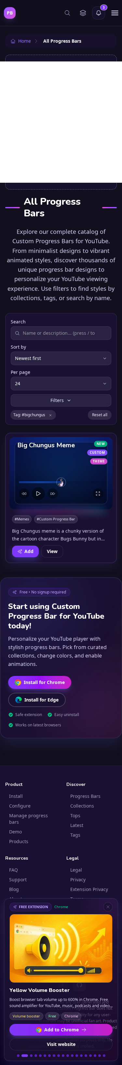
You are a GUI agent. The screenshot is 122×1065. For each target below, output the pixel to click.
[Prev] (24, 493)
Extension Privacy (89, 889)
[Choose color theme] (82, 12)
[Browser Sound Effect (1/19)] (18, 1055)
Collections (82, 806)
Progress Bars (85, 796)
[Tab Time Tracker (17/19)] (95, 1055)
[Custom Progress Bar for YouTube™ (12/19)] (72, 1055)
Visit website (61, 1044)
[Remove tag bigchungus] (50, 415)
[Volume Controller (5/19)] (40, 1055)
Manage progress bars (28, 818)
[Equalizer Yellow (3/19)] (31, 1055)
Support (18, 879)
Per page (20, 372)
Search (18, 322)
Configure (20, 806)
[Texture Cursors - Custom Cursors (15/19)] (86, 1055)
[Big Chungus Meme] (61, 473)
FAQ (13, 870)
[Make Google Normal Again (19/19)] (104, 1055)
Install (16, 796)
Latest (76, 825)
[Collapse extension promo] (108, 906)
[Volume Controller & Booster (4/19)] (35, 1055)
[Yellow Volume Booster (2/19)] (24, 1055)
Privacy (78, 879)
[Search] (67, 12)
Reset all (99, 415)
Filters (57, 400)
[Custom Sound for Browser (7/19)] (49, 1055)
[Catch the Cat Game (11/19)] (67, 1055)
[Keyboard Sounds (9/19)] (58, 1055)
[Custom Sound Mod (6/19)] (45, 1055)
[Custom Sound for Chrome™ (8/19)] (54, 1055)
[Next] (52, 493)
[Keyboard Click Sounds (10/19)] (63, 1055)
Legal (76, 870)
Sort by (18, 347)
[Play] (38, 493)
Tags (75, 835)
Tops (75, 815)
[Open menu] (115, 13)
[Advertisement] (61, 122)
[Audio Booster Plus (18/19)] (99, 1055)
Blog (14, 889)
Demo (15, 832)
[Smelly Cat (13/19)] (76, 1055)
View (52, 551)
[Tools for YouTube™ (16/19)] (90, 1055)
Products (18, 841)
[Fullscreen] (98, 493)
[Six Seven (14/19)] (81, 1055)
